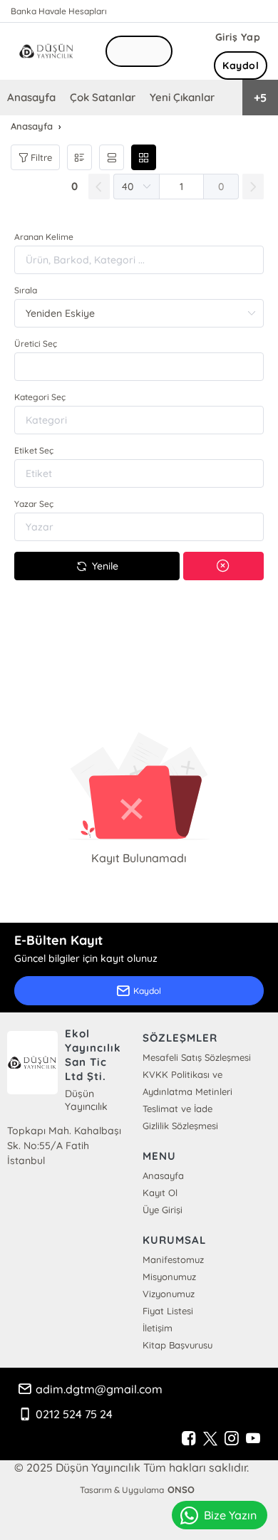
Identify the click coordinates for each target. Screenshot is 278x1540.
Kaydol (240, 65)
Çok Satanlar (102, 97)
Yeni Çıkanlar (182, 97)
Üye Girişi (162, 1209)
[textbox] (139, 366)
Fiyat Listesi (168, 1310)
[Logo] (47, 51)
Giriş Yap (238, 37)
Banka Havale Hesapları (59, 11)
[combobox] (139, 366)
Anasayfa (31, 97)
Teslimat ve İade (177, 1108)
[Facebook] (189, 1439)
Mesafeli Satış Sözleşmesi (197, 1057)
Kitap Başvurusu (177, 1345)
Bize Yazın (230, 1515)
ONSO (181, 1489)
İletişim (158, 1328)
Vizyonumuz (169, 1293)
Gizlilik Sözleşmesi (180, 1125)
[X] (210, 1439)
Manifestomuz (173, 1259)
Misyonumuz (169, 1276)
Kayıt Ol (160, 1192)
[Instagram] (231, 1439)
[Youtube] (253, 1439)
